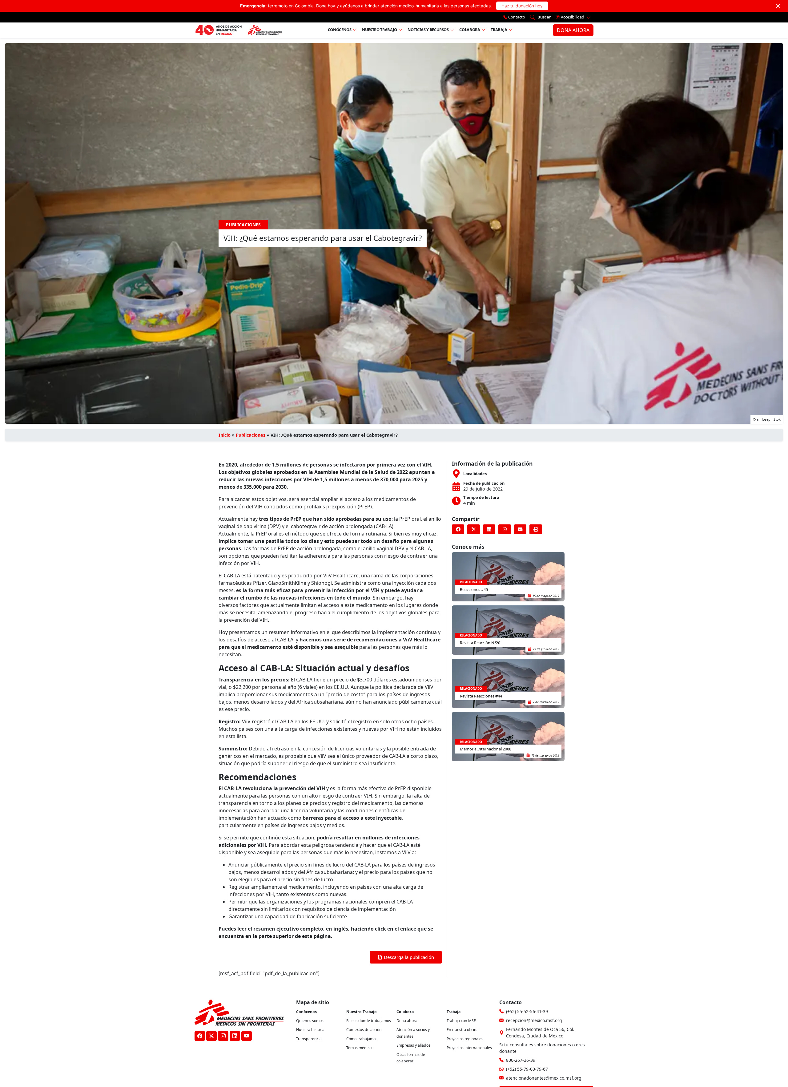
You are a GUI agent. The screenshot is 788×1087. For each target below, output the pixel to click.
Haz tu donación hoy (522, 5)
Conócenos (340, 29)
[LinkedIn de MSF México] (235, 1036)
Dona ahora (406, 1020)
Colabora (469, 29)
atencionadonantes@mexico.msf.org (543, 1078)
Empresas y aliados (413, 1045)
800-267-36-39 (520, 1060)
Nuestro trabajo (379, 29)
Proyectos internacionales (469, 1047)
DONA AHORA (573, 30)
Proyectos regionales (465, 1038)
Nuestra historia (310, 1029)
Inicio (225, 435)
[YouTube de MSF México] (246, 1036)
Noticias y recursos (428, 29)
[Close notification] (778, 6)
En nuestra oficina (463, 1029)
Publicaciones (250, 435)
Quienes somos (310, 1020)
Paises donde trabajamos (368, 1020)
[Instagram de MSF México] (223, 1036)
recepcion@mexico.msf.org (534, 1020)
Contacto (516, 17)
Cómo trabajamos (361, 1038)
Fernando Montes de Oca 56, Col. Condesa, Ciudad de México (540, 1032)
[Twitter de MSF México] (211, 1036)
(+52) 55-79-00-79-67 (527, 1069)
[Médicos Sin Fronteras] (239, 30)
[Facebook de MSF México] (200, 1036)
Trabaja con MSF (461, 1020)
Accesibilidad (572, 17)
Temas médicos (359, 1047)
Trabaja (499, 29)
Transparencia (309, 1038)
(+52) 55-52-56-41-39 (527, 1011)
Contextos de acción (364, 1029)
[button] (458, 529)
